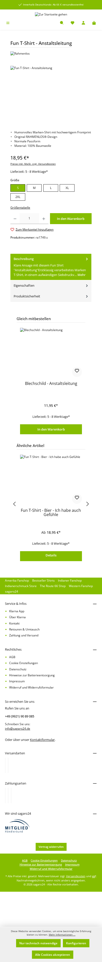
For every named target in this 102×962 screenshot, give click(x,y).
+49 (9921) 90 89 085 (19, 716)
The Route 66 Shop (53, 586)
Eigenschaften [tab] (24, 285)
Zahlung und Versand (23, 635)
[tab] (50, 267)
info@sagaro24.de (17, 728)
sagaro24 (11, 591)
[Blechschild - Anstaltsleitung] (51, 353)
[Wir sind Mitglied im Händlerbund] (17, 825)
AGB (12, 657)
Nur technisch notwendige (38, 943)
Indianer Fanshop (70, 580)
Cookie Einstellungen (23, 663)
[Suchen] (61, 23)
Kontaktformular (42, 739)
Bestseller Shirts (43, 580)
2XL (17, 197)
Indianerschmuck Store (21, 586)
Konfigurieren (76, 943)
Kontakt (14, 623)
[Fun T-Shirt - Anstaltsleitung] (51, 94)
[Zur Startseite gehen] (51, 14)
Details (51, 555)
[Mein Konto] (83, 23)
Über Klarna (17, 617)
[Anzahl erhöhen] (43, 218)
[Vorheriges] (14, 504)
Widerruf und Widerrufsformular (31, 687)
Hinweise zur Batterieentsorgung (32, 675)
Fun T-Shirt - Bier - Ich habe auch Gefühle (51, 513)
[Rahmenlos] (51, 53)
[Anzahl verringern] (15, 218)
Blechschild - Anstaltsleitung (51, 383)
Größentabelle (20, 207)
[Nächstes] (88, 504)
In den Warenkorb (51, 429)
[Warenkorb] (94, 23)
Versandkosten (75, 876)
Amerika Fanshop (17, 580)
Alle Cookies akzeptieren (52, 955)
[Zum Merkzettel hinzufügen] (77, 372)
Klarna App (16, 611)
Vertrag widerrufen (51, 847)
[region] (51, 94)
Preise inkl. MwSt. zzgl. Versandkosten (33, 164)
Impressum (17, 681)
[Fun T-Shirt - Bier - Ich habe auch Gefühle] (51, 480)
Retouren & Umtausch (24, 629)
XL (67, 188)
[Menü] (7, 23)
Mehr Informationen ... (62, 934)
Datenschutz (17, 669)
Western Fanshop (81, 586)
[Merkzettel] (72, 23)
